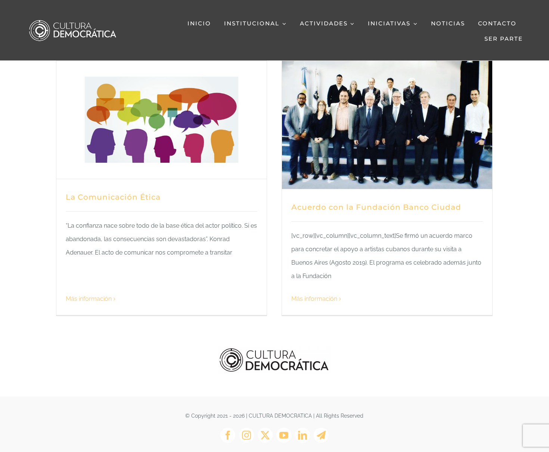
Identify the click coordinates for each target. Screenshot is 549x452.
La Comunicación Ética (113, 197)
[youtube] (283, 435)
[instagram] (246, 435)
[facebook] (227, 435)
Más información (89, 298)
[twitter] (265, 435)
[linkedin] (302, 435)
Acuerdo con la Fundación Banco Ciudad (376, 207)
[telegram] (321, 435)
